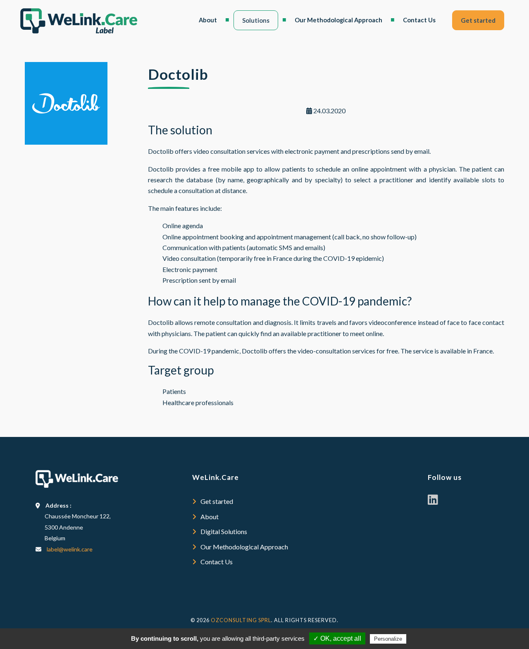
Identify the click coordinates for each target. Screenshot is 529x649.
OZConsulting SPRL (241, 620)
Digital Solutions (223, 531)
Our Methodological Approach (338, 20)
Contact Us (419, 20)
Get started (478, 20)
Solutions (255, 20)
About (208, 20)
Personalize (388, 639)
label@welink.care (70, 549)
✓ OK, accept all (337, 638)
